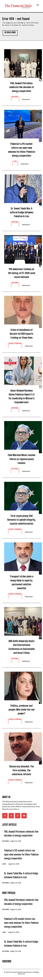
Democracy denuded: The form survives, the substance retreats (21, 770)
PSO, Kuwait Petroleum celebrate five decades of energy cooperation (21, 87)
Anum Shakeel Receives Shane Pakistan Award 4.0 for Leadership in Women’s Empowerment (22, 396)
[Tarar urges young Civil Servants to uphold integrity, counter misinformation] (21, 497)
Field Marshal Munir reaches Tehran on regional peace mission (21, 459)
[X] (17, 815)
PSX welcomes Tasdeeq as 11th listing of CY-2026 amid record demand (21, 273)
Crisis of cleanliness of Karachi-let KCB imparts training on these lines (21, 333)
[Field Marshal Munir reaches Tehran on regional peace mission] (21, 436)
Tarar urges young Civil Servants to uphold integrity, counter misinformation (21, 519)
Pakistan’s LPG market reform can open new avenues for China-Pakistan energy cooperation (21, 149)
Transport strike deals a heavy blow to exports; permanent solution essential (21, 582)
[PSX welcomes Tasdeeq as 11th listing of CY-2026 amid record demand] (21, 250)
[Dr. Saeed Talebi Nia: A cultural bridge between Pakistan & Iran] (21, 189)
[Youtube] (24, 815)
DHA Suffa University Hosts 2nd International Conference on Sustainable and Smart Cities (21, 647)
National (15, 97)
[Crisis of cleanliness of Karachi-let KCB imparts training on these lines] (21, 311)
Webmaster (26, 99)
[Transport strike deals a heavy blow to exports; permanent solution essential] (21, 557)
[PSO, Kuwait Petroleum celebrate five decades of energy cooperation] (21, 64)
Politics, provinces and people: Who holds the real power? (22, 709)
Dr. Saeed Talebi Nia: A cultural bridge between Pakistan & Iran (21, 212)
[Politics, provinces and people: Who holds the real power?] (21, 687)
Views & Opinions (15, 343)
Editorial (15, 469)
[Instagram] (11, 815)
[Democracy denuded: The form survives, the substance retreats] (21, 747)
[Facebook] (4, 815)
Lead (15, 161)
